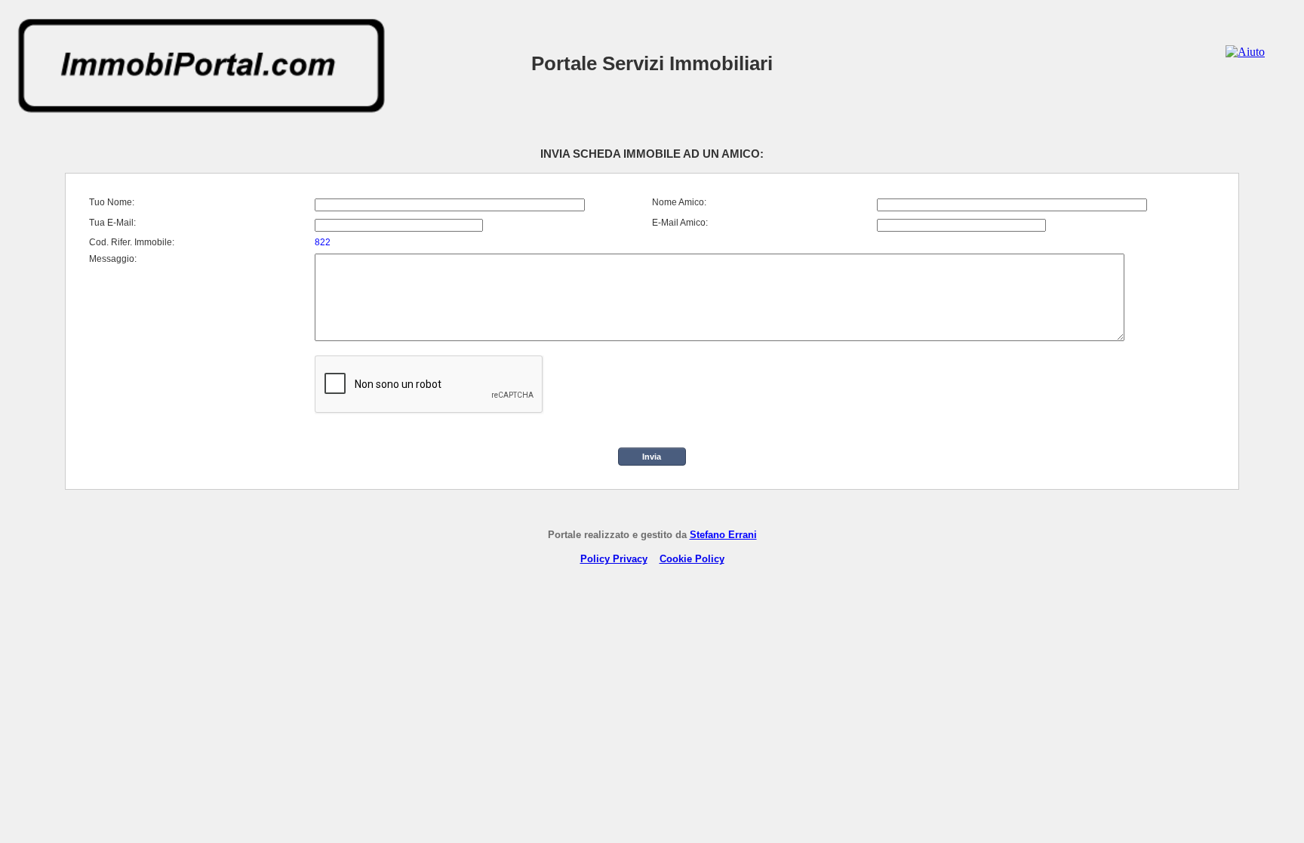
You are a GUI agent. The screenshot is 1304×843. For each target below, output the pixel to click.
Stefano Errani (723, 534)
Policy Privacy (613, 559)
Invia (651, 456)
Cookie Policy (692, 559)
